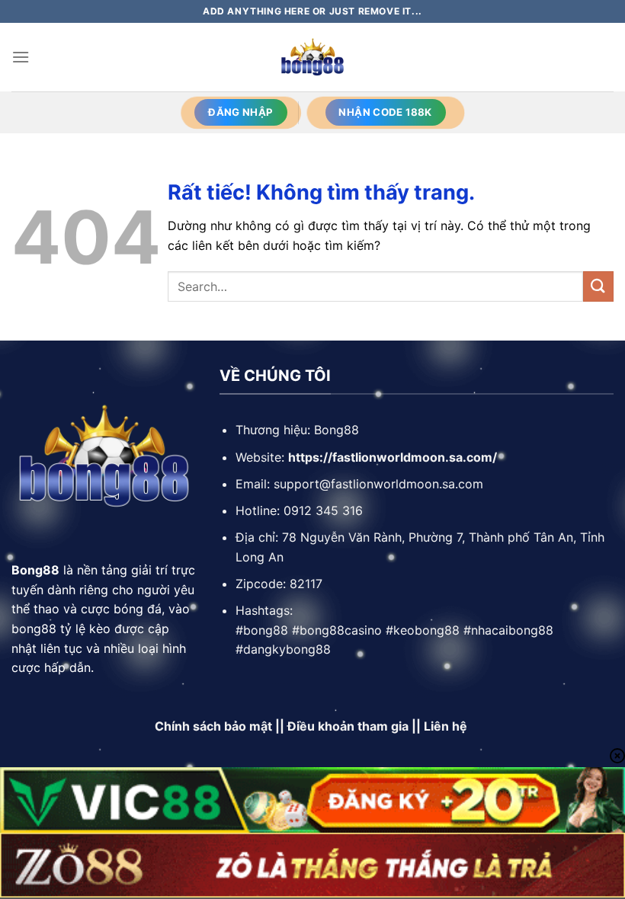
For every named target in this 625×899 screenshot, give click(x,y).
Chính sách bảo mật (213, 726)
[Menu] (20, 56)
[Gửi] (598, 286)
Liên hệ (447, 726)
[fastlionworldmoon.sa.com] (312, 57)
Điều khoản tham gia (348, 726)
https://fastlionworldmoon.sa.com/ (392, 457)
